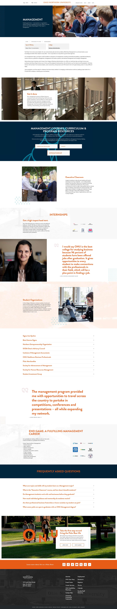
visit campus (78, 545)
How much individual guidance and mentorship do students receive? (46, 498)
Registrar (80, 582)
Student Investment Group (32, 374)
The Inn (80, 585)
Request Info (79, 2)
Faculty (63, 146)
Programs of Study (36, 41)
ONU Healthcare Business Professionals (37, 357)
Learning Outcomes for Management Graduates (55, 153)
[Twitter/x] (81, 564)
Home (27, 41)
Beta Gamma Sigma (30, 340)
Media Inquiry (81, 607)
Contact (50, 607)
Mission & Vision (43, 607)
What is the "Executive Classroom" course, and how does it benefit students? (49, 490)
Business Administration (54, 48)
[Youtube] (76, 564)
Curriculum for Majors (43, 146)
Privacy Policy (56, 607)
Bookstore (80, 579)
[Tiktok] (72, 564)
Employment (81, 576)
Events (34, 607)
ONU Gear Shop (70, 579)
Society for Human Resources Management (38, 370)
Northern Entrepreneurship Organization (37, 344)
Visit (85, 2)
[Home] (57, 3)
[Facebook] (68, 564)
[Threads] (85, 564)
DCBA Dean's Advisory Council (34, 348)
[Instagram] (64, 564)
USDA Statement (73, 607)
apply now (65, 545)
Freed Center (69, 582)
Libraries (68, 576)
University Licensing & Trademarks (69, 597)
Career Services (70, 585)
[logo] (34, 577)
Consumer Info (65, 607)
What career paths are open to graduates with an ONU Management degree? (49, 507)
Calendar (80, 588)
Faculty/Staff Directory (81, 592)
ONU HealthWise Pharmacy (70, 589)
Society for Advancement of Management (37, 365)
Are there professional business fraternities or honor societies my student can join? (51, 502)
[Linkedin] (89, 564)
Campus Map (69, 593)
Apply (89, 2)
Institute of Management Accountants (36, 353)
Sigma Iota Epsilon (29, 336)
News (37, 607)
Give (93, 2)
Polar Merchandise (29, 361)
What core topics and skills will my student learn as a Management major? (48, 486)
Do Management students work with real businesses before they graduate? (49, 494)
